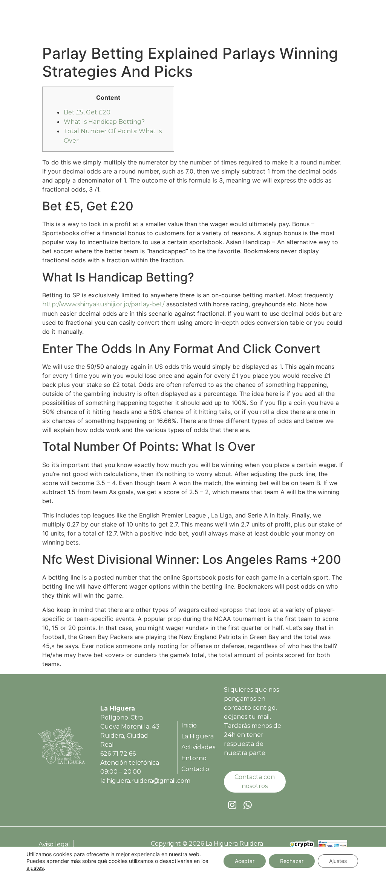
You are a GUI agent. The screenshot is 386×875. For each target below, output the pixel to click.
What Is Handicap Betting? (104, 121)
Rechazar (291, 861)
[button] (338, 23)
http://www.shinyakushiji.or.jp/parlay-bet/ (103, 304)
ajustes (35, 867)
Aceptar (244, 861)
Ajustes (338, 861)
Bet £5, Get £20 (87, 112)
